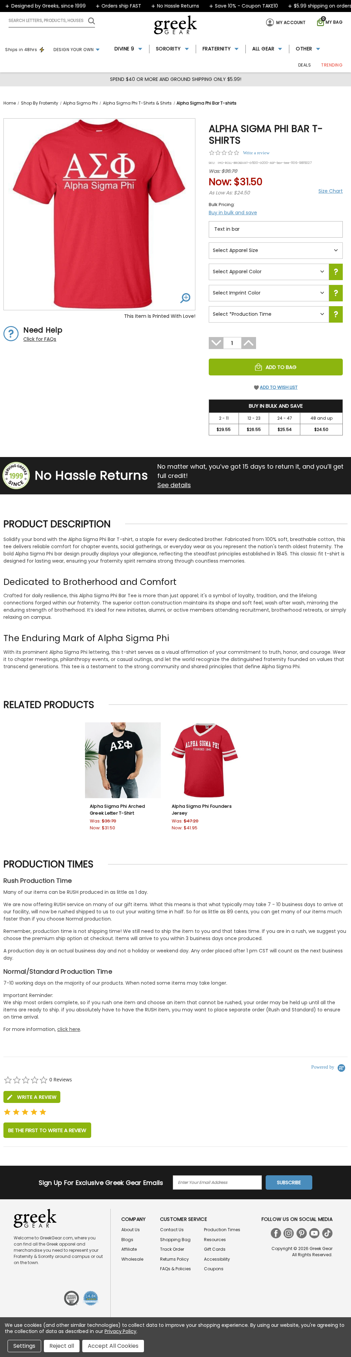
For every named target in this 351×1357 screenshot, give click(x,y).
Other (304, 48)
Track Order (172, 1249)
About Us (130, 1230)
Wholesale (132, 1259)
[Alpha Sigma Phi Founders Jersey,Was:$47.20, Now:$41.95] (205, 760)
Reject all (61, 1346)
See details (174, 485)
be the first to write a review (47, 1130)
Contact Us (172, 1230)
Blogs (127, 1239)
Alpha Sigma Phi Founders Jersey (202, 809)
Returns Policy (174, 1259)
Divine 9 (124, 48)
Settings (24, 1346)
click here (68, 1029)
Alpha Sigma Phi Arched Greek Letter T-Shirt (117, 809)
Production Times (222, 1230)
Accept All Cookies (113, 1346)
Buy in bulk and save (233, 212)
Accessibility (217, 1259)
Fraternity (217, 48)
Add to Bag (281, 367)
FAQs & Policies (175, 1269)
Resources (215, 1239)
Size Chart (330, 191)
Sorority (168, 48)
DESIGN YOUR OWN (73, 49)
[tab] (31, 1097)
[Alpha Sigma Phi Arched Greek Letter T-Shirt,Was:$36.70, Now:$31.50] (123, 760)
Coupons (213, 1269)
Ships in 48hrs (21, 49)
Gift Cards (215, 1249)
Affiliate (129, 1249)
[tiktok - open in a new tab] (327, 1233)
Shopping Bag (175, 1239)
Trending (331, 65)
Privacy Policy (120, 1331)
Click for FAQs (39, 339)
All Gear (263, 48)
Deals (304, 65)
